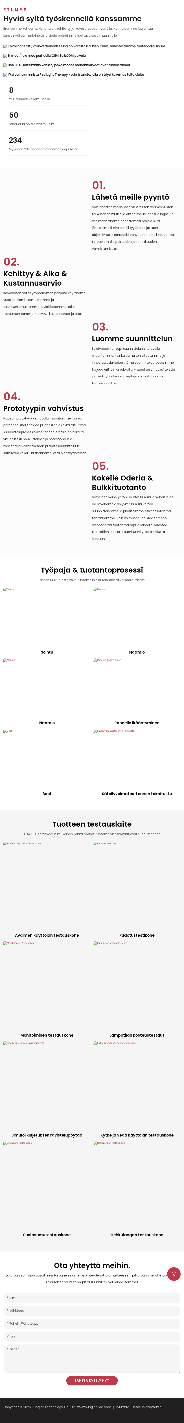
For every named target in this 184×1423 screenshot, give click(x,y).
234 (15, 140)
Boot (47, 793)
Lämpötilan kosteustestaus (137, 1035)
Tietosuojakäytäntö (146, 1407)
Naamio (137, 652)
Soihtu (47, 652)
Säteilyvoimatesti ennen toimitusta (137, 793)
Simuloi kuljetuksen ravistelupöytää (46, 1135)
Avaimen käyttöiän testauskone (47, 935)
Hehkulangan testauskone (137, 1235)
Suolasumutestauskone (47, 1235)
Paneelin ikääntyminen (137, 723)
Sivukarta (123, 1407)
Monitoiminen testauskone (46, 1035)
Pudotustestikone (137, 935)
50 (13, 115)
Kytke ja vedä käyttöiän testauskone (137, 1135)
